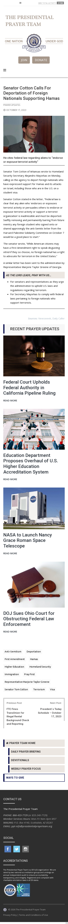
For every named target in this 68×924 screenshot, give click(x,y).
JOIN (24, 60)
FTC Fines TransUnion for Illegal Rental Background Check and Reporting (18, 716)
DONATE (41, 60)
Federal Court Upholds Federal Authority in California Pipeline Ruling (29, 387)
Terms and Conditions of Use (33, 914)
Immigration (12, 674)
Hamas (34, 659)
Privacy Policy (10, 914)
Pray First (29, 674)
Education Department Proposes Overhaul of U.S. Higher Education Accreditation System (30, 464)
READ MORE (10, 401)
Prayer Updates (11, 105)
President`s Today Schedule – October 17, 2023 (49, 713)
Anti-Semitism (13, 651)
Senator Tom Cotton (16, 689)
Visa (52, 689)
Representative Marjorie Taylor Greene (27, 681)
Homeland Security (40, 666)
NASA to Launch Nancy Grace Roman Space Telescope (27, 540)
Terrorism (39, 689)
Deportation (34, 651)
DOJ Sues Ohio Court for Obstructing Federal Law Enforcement (28, 619)
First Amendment (15, 659)
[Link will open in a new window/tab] (7, 849)
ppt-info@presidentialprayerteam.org (31, 826)
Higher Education (14, 666)
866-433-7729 (20, 815)
